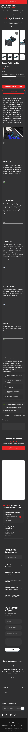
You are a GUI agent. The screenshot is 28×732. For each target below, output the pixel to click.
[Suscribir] (22, 708)
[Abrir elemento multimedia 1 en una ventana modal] (16, 33)
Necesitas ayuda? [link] (20, 415)
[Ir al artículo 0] (4, 57)
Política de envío (18, 730)
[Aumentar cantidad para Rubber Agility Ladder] (9, 81)
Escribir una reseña (13, 448)
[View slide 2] (13, 27)
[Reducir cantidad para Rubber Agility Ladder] (3, 81)
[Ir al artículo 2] (10, 57)
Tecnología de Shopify (19, 725)
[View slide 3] (15, 27)
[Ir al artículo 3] (16, 57)
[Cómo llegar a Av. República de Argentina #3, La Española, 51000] (20, 531)
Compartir (6, 415)
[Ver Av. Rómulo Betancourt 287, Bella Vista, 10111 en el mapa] (13, 480)
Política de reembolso (9, 728)
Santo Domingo (17, 380)
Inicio (4, 10)
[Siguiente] (24, 2)
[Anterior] (2, 2)
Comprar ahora (13, 91)
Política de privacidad (18, 728)
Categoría (9, 10)
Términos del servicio (10, 730)
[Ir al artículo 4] (22, 57)
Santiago (9, 382)
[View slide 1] (12, 27)
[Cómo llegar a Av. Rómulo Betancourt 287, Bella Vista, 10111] (20, 517)
